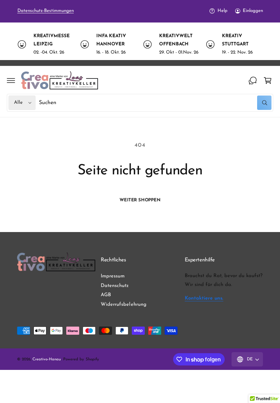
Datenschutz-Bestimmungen (45, 11)
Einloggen (253, 11)
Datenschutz (115, 285)
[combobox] (155, 103)
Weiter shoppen (140, 200)
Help (222, 11)
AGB (106, 295)
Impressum (113, 276)
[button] (10, 80)
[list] (140, 44)
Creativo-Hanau (46, 359)
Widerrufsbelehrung (123, 304)
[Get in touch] (252, 80)
